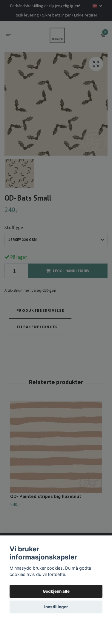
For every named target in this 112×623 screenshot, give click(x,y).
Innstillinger (56, 606)
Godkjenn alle (56, 591)
